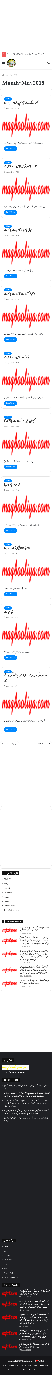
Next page (41, 743)
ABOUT (7, 879)
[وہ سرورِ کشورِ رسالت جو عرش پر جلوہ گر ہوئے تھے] (26, 703)
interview (18, 1370)
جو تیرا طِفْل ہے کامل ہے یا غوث (20, 294)
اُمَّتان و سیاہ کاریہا (12, 485)
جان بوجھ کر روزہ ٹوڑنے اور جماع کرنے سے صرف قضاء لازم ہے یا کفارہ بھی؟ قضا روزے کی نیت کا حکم (34, 982)
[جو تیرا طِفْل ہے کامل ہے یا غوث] (26, 316)
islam (8, 98)
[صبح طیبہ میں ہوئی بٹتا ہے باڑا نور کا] (26, 443)
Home (6, 75)
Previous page (12, 743)
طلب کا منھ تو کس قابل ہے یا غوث (20, 166)
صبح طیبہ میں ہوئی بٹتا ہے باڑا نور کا (20, 421)
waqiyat (23, 1365)
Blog (6, 883)
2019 (12, 75)
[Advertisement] (26, 26)
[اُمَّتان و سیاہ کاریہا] (26, 507)
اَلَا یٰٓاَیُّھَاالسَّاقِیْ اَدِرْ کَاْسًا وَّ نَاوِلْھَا (17, 548)
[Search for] (48, 64)
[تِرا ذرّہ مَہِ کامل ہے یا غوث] (26, 380)
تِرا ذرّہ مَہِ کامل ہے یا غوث (16, 357)
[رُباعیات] (26, 634)
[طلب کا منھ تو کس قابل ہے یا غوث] (26, 189)
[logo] (15, 1069)
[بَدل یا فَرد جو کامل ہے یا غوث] (26, 252)
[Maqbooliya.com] (11, 63)
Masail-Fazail (14, 1365)
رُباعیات (8, 612)
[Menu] (3, 64)
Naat (47, 1365)
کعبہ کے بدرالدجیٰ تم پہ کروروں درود (21, 103)
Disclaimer (8, 892)
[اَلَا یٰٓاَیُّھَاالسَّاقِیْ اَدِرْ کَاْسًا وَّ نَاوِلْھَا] (26, 571)
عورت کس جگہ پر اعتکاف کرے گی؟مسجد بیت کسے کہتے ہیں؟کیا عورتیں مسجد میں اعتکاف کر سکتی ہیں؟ (35, 929)
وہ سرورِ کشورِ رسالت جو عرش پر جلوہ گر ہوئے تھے (25, 678)
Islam (5, 1365)
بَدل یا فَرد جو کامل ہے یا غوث (17, 230)
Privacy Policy (9, 906)
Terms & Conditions (11, 910)
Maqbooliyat (33, 1365)
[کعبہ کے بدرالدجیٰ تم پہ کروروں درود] (26, 125)
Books (10, 1370)
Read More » (10, 148)
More (25, 1370)
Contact (7, 888)
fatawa (41, 1365)
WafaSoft (41, 1361)
